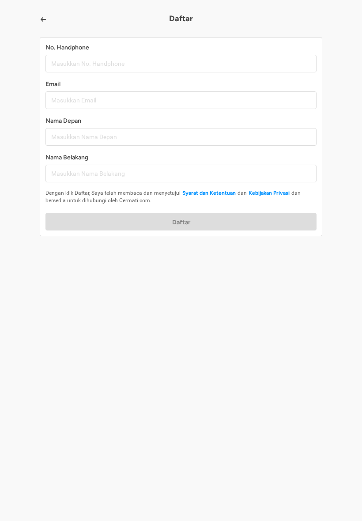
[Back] (43, 19)
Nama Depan (63, 121)
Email (52, 84)
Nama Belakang (66, 157)
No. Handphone (67, 47)
